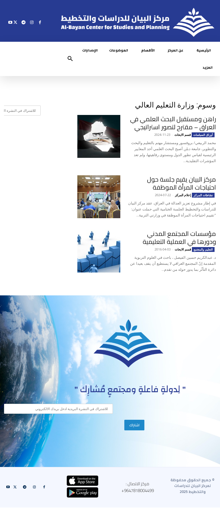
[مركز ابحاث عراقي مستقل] (128, 343)
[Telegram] (23, 22)
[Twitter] (15, 22)
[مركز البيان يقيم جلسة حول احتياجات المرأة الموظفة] (98, 196)
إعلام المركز (183, 195)
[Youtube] (10, 22)
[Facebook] (40, 22)
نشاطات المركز (203, 195)
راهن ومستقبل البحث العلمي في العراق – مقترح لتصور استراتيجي (173, 123)
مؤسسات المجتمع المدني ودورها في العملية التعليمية (179, 238)
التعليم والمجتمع (203, 249)
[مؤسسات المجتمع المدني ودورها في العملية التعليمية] (98, 251)
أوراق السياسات (203, 135)
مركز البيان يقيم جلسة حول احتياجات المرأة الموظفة (181, 183)
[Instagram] (31, 22)
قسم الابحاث (182, 134)
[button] (70, 59)
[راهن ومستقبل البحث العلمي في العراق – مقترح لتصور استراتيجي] (98, 136)
